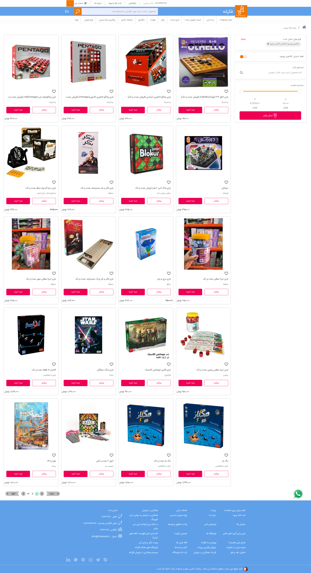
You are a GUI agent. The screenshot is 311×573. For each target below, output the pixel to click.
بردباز (54, 466)
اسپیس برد (109, 466)
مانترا (111, 375)
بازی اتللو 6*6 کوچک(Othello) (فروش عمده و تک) (204, 97)
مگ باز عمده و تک (162, 461)
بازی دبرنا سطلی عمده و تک (215, 279)
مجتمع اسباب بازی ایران (46, 193)
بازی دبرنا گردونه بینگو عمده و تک (41, 188)
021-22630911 (161, 3)
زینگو (169, 284)
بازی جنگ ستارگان (105, 370)
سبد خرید (190, 110)
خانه (294, 28)
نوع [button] (162, 20)
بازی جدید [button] (174, 20)
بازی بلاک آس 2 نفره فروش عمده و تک (153, 188)
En (67, 11)
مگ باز (225, 461)
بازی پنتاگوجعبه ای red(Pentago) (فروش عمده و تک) (31, 97)
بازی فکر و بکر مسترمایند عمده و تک (97, 188)
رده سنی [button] (210, 20)
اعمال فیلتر (268, 116)
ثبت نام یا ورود (115, 3)
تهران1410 (51, 461)
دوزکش (224, 188)
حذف (243, 39)
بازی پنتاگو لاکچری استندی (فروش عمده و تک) (149, 97)
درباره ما (97, 3)
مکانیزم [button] (141, 20)
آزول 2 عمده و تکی (104, 461)
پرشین (225, 375)
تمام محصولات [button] (226, 20)
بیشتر (216, 110)
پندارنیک (224, 102)
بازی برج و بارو (164, 279)
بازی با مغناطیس (49, 375)
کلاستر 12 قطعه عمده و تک (44, 370)
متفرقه (110, 193)
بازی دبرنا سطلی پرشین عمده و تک (212, 370)
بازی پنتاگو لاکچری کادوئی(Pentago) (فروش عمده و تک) (88, 97)
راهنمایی (132, 3)
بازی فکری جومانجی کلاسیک (158, 370)
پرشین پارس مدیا (164, 193)
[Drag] (241, 91)
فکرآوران (167, 375)
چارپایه (225, 193)
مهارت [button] (153, 20)
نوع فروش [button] (88, 20)
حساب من (77, 3)
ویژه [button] (76, 20)
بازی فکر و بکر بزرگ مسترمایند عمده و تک (94, 279)
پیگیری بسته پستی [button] (107, 20)
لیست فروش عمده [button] (193, 20)
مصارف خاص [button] (126, 20)
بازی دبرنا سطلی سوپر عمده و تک (41, 279)
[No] (244, 57)
